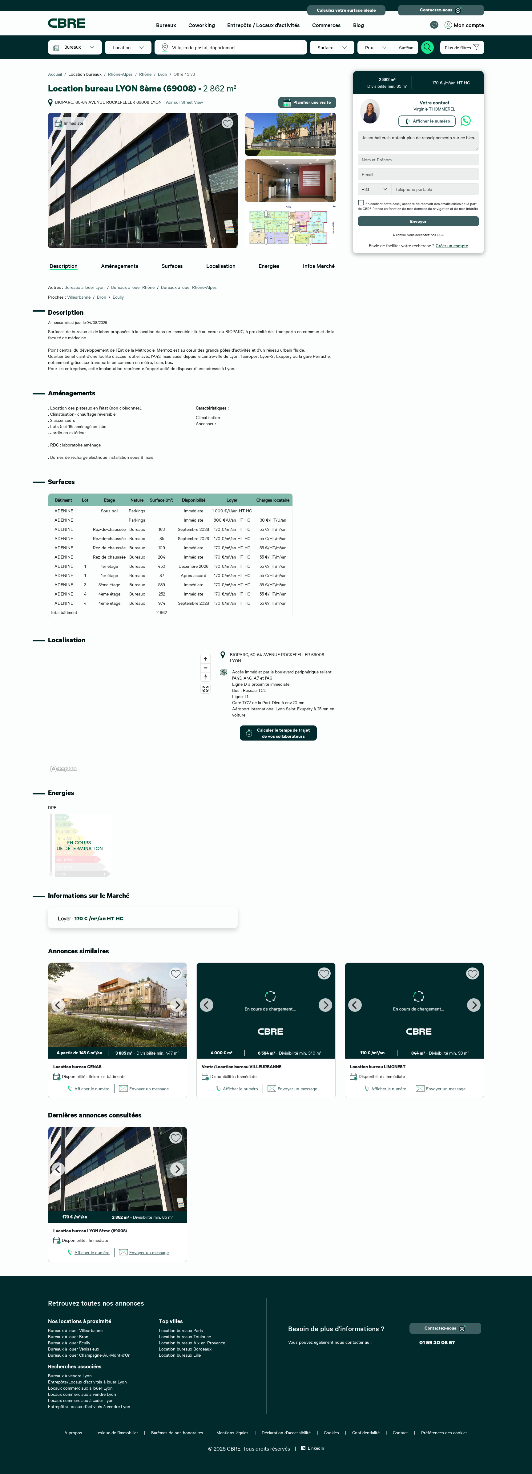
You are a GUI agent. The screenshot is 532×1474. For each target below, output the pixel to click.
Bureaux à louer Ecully (69, 1342)
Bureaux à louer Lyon (84, 287)
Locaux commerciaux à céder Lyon (81, 1400)
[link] (88, 1088)
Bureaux (166, 24)
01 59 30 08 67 (437, 1342)
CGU (440, 234)
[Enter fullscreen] (205, 688)
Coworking (201, 24)
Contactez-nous (436, 10)
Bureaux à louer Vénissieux (73, 1349)
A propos (73, 1432)
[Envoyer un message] (466, 121)
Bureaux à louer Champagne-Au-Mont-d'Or (89, 1355)
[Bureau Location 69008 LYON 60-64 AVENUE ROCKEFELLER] (143, 180)
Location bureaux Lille (180, 1355)
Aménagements (120, 265)
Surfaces (172, 265)
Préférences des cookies (444, 1432)
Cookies (331, 1432)
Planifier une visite (312, 102)
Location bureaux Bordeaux (185, 1349)
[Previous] (58, 1005)
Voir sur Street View (184, 102)
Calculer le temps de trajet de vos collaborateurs (283, 732)
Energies (269, 265)
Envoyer (418, 221)
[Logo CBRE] (96, 23)
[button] (79, 47)
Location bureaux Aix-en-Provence (192, 1342)
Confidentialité (366, 1432)
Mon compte (469, 24)
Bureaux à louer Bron (68, 1336)
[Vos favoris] (434, 25)
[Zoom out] (205, 667)
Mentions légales (232, 1432)
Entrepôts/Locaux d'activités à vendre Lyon (89, 1406)
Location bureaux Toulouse (185, 1336)
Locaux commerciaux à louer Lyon (80, 1388)
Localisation (221, 265)
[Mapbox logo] (63, 769)
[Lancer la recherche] (427, 46)
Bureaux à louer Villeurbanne (75, 1330)
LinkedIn (316, 1448)
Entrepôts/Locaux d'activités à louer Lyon (87, 1382)
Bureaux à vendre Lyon (70, 1375)
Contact (400, 1432)
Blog (358, 24)
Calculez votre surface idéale (346, 10)
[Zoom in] (205, 658)
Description (64, 265)
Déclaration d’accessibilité (286, 1432)
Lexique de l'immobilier (116, 1432)
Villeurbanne (79, 297)
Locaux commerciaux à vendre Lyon (82, 1394)
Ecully (118, 297)
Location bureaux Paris (181, 1330)
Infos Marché (319, 265)
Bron (101, 297)
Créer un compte (452, 245)
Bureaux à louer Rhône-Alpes (189, 287)
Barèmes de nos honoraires (177, 1432)
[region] (130, 712)
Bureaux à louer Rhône (133, 287)
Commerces (326, 24)
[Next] (177, 1005)
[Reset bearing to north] (205, 676)
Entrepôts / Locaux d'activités (263, 24)
